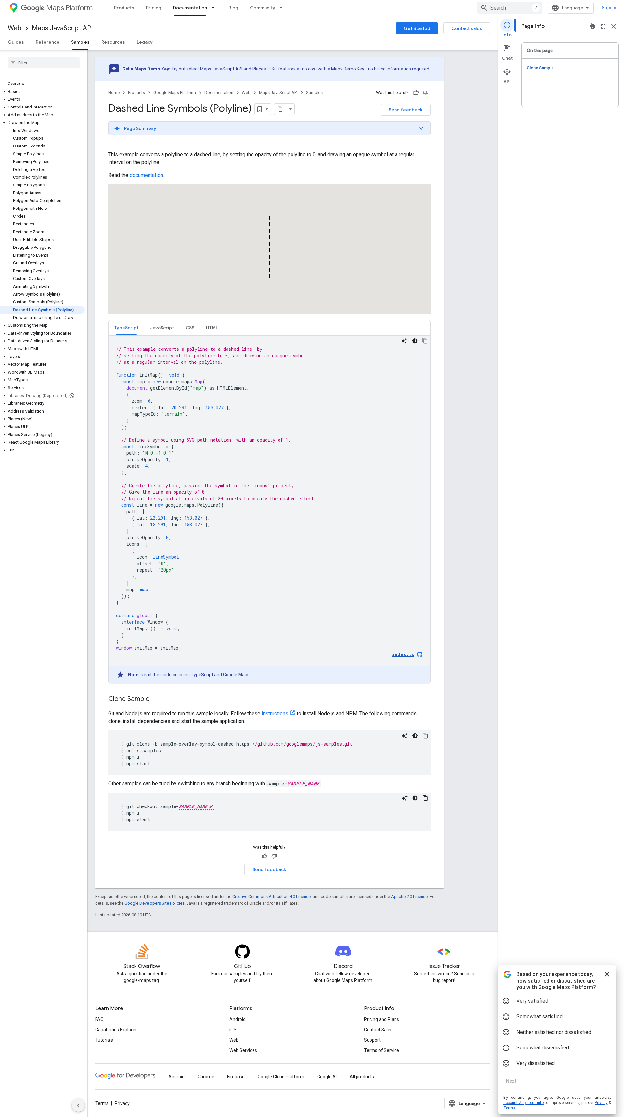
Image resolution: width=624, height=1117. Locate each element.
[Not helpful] (426, 92)
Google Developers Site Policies (154, 903)
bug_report (593, 26)
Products (124, 8)
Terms (102, 1103)
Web (14, 28)
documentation (146, 175)
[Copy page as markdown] (280, 109)
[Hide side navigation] (78, 1105)
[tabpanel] (269, 510)
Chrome (206, 1076)
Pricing (153, 8)
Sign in (609, 7)
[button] (42, 91)
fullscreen (603, 26)
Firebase (236, 1076)
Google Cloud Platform (281, 1076)
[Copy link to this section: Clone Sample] (156, 699)
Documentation (190, 8)
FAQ (99, 1019)
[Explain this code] (404, 341)
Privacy (122, 1103)
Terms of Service (381, 1050)
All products (362, 1076)
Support (372, 1040)
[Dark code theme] (415, 341)
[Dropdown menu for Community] (283, 8)
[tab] (126, 327)
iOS (233, 1029)
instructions (275, 713)
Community (262, 8)
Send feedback (405, 110)
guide (166, 674)
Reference (47, 42)
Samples (80, 42)
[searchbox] (44, 62)
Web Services (243, 1050)
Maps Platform (69, 8)
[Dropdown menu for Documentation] (215, 8)
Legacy (145, 42)
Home (114, 92)
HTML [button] (212, 328)
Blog (233, 8)
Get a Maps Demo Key (145, 68)
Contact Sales (378, 1029)
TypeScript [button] (126, 328)
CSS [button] (190, 328)
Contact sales (466, 28)
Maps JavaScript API (62, 28)
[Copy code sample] (425, 341)
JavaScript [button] (162, 328)
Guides (16, 42)
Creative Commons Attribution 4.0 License (271, 896)
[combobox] (509, 8)
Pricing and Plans (381, 1019)
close (614, 26)
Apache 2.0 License (409, 896)
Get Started (417, 28)
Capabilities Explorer (116, 1029)
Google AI (327, 1076)
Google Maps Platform (174, 92)
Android (237, 1019)
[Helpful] (416, 92)
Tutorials (104, 1040)
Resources (113, 42)
